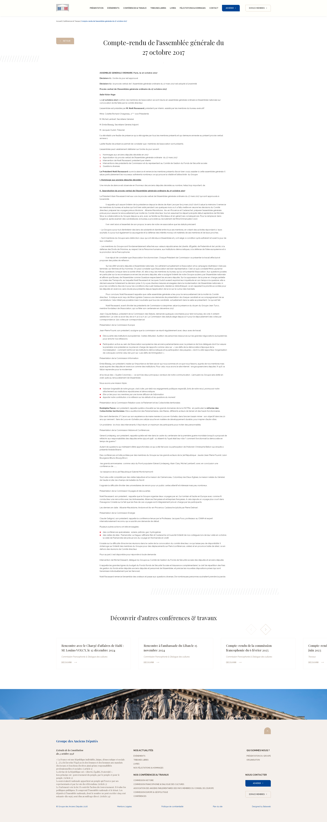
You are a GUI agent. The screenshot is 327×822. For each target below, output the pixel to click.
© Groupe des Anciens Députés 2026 (72, 807)
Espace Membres (257, 8)
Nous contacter (256, 774)
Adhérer (230, 8)
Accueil (59, 21)
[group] (93, 653)
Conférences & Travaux (71, 21)
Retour (66, 41)
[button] (265, 629)
